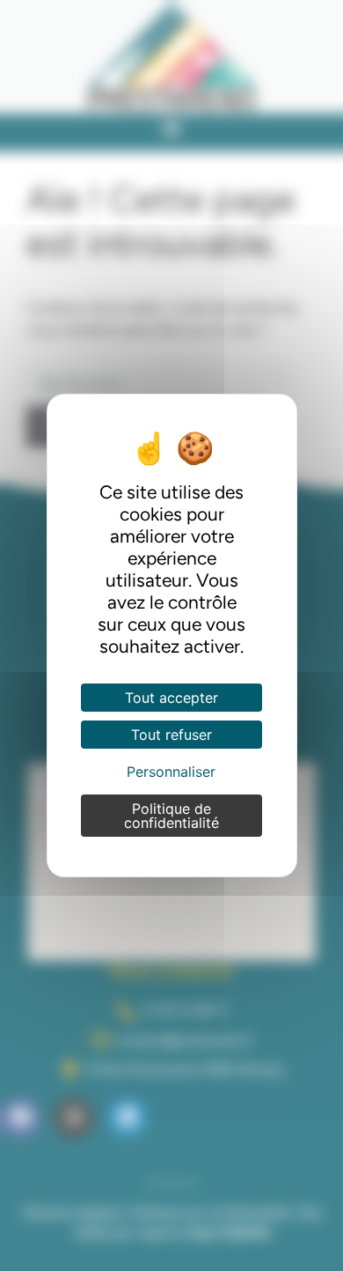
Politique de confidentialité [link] (171, 815)
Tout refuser (171, 734)
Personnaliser (171, 771)
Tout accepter (171, 697)
